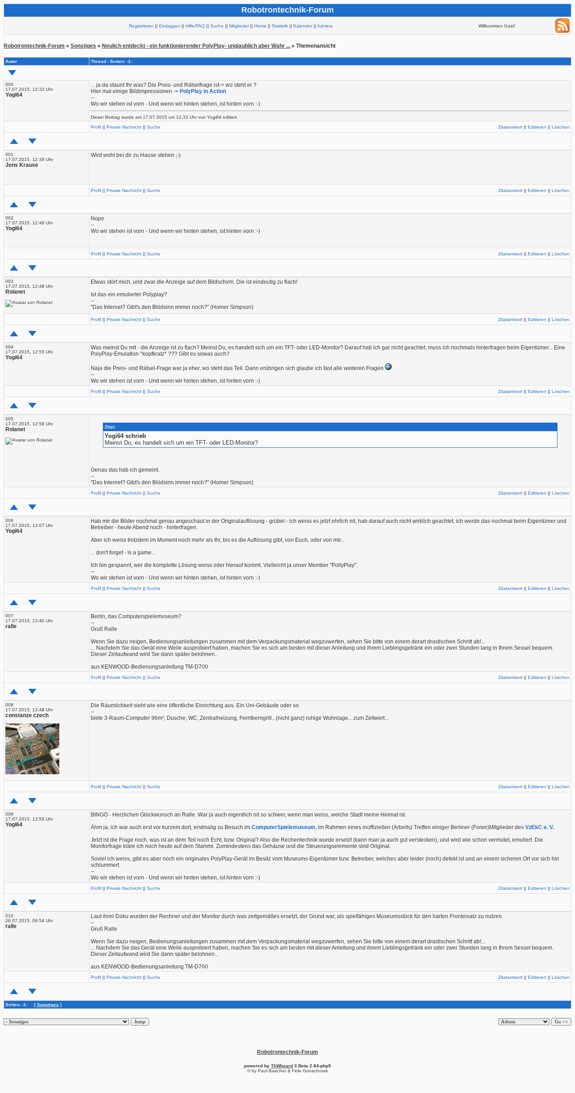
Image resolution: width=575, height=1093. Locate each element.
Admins (324, 25)
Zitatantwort (510, 127)
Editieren (537, 127)
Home (260, 25)
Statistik (280, 25)
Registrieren (141, 25)
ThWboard (282, 1065)
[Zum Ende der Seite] (12, 73)
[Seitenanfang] (13, 141)
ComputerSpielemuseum (283, 827)
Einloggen (169, 25)
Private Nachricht (124, 127)
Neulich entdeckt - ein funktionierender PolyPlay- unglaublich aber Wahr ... (196, 46)
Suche (217, 25)
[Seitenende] (32, 141)
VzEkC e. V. (539, 827)
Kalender (302, 25)
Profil (96, 127)
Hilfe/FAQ (195, 25)
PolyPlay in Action (203, 91)
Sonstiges (83, 46)
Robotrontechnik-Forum (34, 46)
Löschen (561, 127)
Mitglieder (239, 25)
